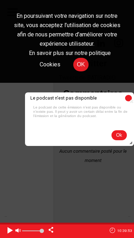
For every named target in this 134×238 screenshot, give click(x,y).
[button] (128, 98)
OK (81, 64)
